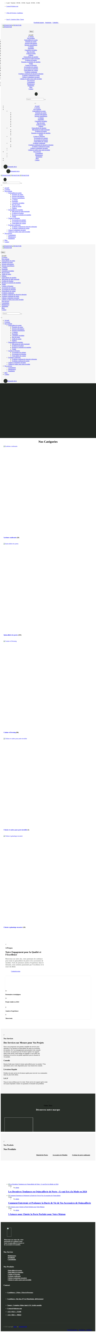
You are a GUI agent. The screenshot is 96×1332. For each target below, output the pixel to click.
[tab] (42, 1155)
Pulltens (41, 126)
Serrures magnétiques (41, 116)
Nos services (37, 151)
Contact (31, 89)
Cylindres (41, 118)
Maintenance (39, 155)
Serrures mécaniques (41, 114)
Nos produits (37, 109)
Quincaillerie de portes (39, 111)
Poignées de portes (40, 113)
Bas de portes (41, 123)
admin (17, 1187)
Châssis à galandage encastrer (39, 148)
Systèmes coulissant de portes (41, 146)
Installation (39, 157)
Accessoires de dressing (41, 140)
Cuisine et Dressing (39, 136)
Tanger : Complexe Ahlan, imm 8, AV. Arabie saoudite (24, 1305)
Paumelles (41, 119)
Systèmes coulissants (39, 143)
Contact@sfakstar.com (12, 6)
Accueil (37, 106)
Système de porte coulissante (81, 1155)
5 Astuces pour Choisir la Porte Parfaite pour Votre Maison (36, 1214)
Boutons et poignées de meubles (40, 133)
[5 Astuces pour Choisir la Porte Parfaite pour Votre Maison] (26, 1207)
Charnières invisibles (41, 121)
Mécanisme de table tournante (41, 129)
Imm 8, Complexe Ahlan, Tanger (15, 19)
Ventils (41, 135)
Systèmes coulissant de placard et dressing (40, 145)
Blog (37, 158)
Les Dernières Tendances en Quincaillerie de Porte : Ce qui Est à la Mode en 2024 (47, 1191)
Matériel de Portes (42, 1155)
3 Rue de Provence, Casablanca (14, 13)
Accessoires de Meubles (60, 1155)
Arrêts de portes (41, 124)
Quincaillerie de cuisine (41, 141)
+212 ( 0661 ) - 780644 (14, 1315)
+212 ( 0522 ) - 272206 (14, 1311)
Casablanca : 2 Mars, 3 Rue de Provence (20, 1292)
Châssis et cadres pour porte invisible (39, 150)
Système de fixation (41, 131)
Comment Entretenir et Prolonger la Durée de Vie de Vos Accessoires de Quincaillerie (49, 1203)
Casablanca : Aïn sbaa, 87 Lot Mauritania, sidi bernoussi (25, 1299)
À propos (37, 108)
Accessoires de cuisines (41, 138)
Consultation (39, 153)
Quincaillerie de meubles (39, 128)
